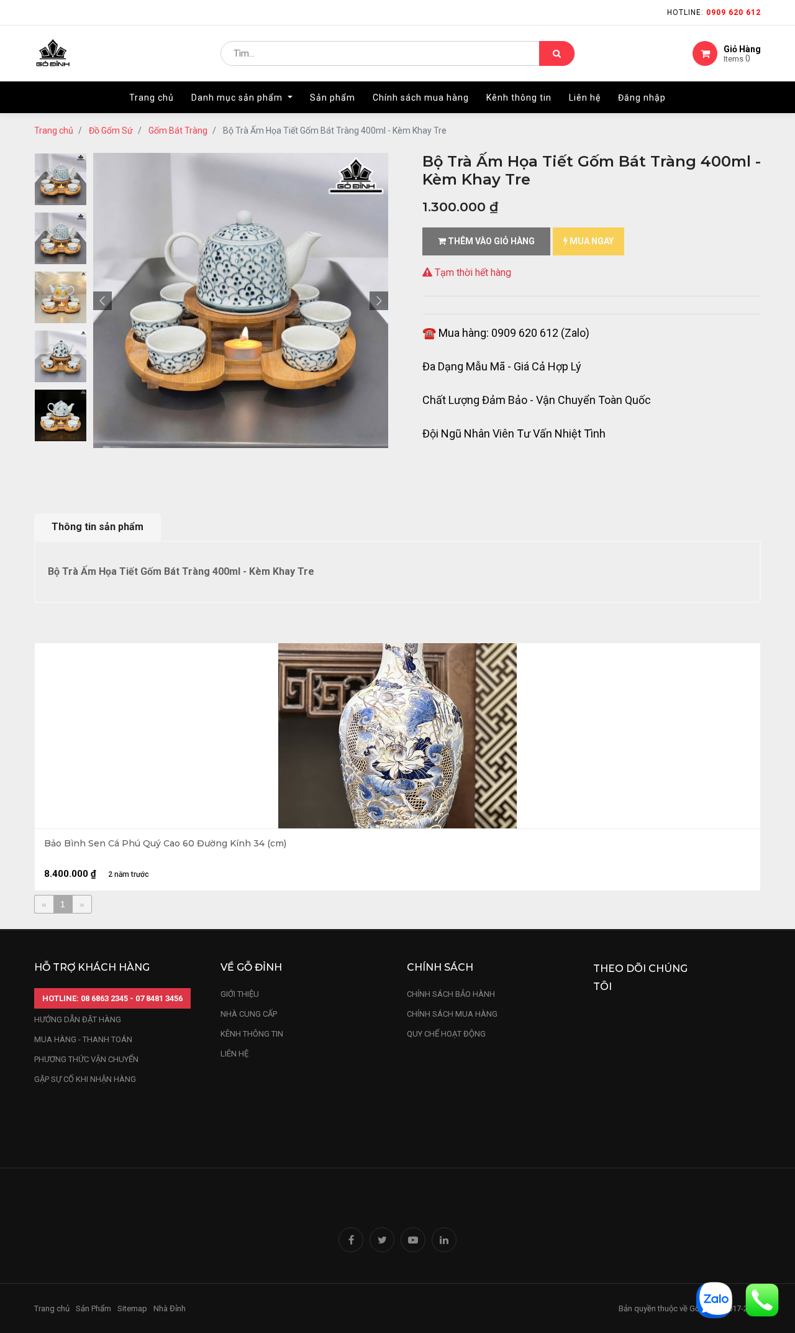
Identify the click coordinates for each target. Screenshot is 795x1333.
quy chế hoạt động (446, 1033)
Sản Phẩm (93, 1308)
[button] (102, 300)
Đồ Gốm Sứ (111, 130)
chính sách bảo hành (451, 994)
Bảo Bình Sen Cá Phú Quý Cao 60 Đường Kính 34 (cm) (165, 843)
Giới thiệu (240, 994)
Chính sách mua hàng (452, 1014)
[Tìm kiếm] (557, 53)
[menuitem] (151, 97)
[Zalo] (714, 1299)
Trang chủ (53, 130)
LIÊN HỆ (234, 1053)
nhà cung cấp (248, 1014)
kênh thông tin (251, 1033)
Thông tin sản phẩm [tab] (97, 527)
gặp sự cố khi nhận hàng (85, 1079)
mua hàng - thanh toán (83, 1039)
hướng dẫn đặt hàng (77, 1019)
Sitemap (132, 1308)
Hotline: (714, 12)
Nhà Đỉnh (170, 1308)
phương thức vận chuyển (86, 1059)
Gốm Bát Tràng (177, 130)
